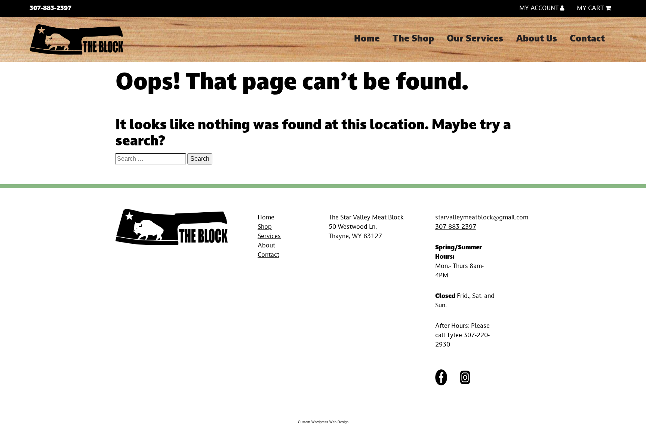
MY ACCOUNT (539, 9)
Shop (265, 227)
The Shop (413, 39)
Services (269, 237)
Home (367, 39)
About (266, 246)
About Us (536, 39)
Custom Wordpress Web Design (323, 422)
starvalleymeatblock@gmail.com (481, 218)
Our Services (475, 39)
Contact (587, 39)
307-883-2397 (455, 227)
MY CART (591, 9)
